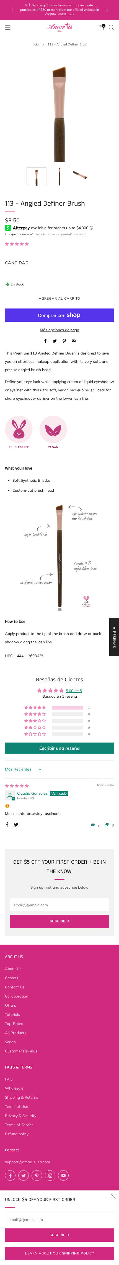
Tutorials (12, 1014)
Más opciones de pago (59, 329)
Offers (10, 1005)
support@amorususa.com (27, 1161)
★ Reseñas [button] (114, 637)
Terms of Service (19, 1124)
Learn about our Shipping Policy (59, 1253)
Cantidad (17, 262)
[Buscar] (111, 27)
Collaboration (16, 996)
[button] (17, 243)
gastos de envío (23, 234)
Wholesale (14, 1088)
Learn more (66, 13)
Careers (11, 977)
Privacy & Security (20, 1115)
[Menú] (8, 27)
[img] (17, 785)
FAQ (9, 1079)
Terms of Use (16, 1106)
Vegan (10, 1041)
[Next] (107, 10)
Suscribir (59, 1235)
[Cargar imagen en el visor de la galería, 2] (59, 176)
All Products (15, 1032)
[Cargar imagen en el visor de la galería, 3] (82, 176)
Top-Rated (14, 1023)
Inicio (35, 44)
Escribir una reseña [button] (59, 748)
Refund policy (17, 1133)
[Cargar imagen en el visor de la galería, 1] (36, 176)
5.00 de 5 (74, 690)
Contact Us (15, 987)
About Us (13, 968)
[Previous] (12, 10)
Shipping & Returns (21, 1097)
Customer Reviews (21, 1051)
